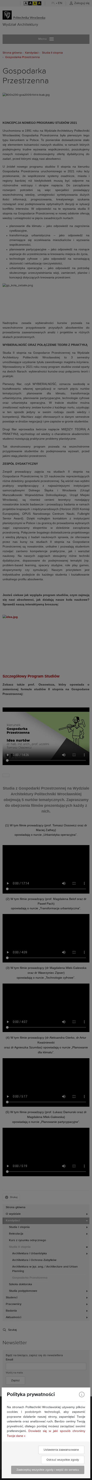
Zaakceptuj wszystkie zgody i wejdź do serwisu (47, 1469)
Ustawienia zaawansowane (61, 1449)
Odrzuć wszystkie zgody (62, 1459)
